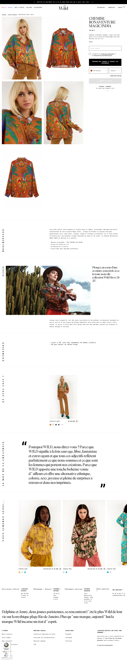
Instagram (68, 637)
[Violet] (59, 424)
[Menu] (9, 643)
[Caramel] (50, 424)
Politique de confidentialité (44, 637)
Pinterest (68, 641)
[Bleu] (25, 572)
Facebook (68, 634)
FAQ (35, 644)
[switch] (6, 655)
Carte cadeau (6, 637)
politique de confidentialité (103, 55)
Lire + (91, 41)
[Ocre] (19, 572)
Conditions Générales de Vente (44, 634)
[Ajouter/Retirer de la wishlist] (74, 415)
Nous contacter (7, 641)
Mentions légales (40, 641)
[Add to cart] (76, 421)
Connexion (111, 7)
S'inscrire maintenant (105, 645)
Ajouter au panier (105, 81)
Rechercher (101, 7)
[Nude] (22, 572)
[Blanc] (53, 424)
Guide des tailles (115, 75)
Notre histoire (7, 634)
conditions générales (107, 54)
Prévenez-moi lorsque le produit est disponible (105, 62)
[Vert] (56, 424)
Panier (121, 7)
